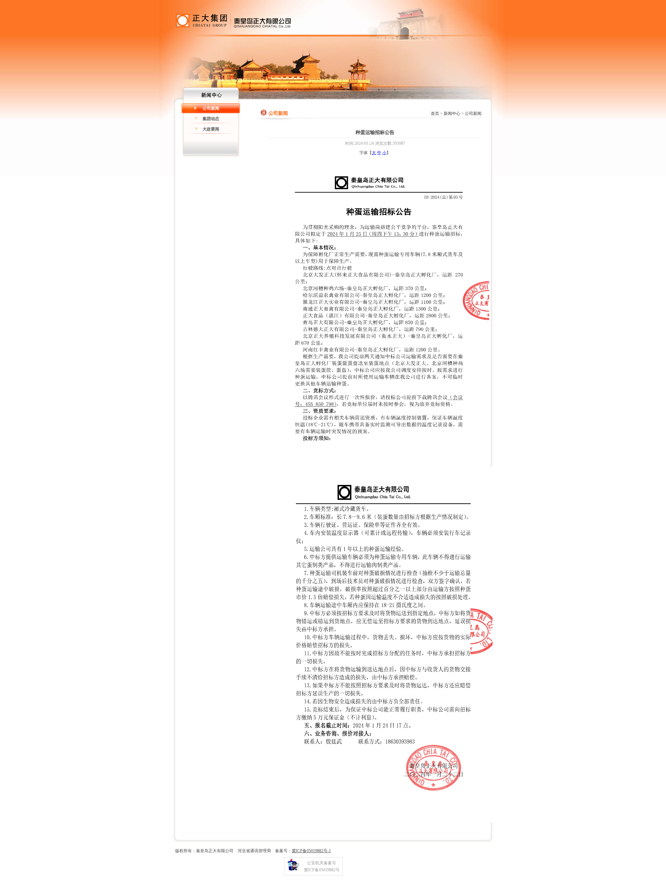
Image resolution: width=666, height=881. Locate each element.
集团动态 (211, 118)
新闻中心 (452, 113)
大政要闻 (211, 129)
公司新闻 (211, 108)
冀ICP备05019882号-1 (311, 850)
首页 (435, 113)
